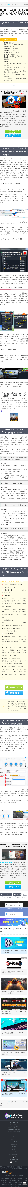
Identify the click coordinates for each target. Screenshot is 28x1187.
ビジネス (14, 1149)
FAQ (14, 1136)
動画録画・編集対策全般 (14, 1131)
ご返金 (25, 1169)
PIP (25, 894)
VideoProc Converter (6, 111)
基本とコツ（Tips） (14, 1124)
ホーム (4, 4)
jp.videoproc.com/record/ (8, 410)
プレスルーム (14, 1148)
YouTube (15, 1162)
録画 (9, 4)
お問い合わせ (14, 1141)
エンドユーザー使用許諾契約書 (14, 1169)
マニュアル (14, 1138)
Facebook (15, 1159)
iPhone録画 (18, 894)
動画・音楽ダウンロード (14, 1128)
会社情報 (14, 1146)
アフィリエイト (14, 1151)
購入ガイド (14, 1139)
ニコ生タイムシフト (6, 894)
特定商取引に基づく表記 (12, 1167)
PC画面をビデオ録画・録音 (14, 1129)
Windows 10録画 (21, 897)
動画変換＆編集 (14, 1126)
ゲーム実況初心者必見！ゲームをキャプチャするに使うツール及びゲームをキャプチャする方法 (14, 395)
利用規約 (2, 1167)
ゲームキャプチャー (8, 897)
